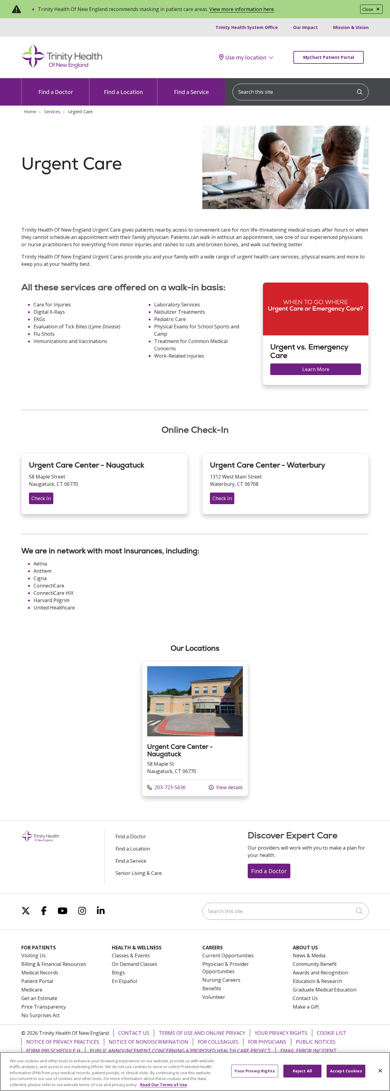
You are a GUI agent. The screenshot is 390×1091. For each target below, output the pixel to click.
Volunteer (213, 997)
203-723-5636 (166, 787)
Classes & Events (131, 955)
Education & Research (317, 981)
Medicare (31, 989)
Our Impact (305, 27)
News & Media (309, 955)
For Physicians (267, 1042)
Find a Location (123, 92)
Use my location (245, 57)
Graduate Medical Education (324, 989)
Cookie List (331, 1033)
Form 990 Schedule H (53, 1050)
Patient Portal (37, 981)
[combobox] (300, 92)
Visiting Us (33, 955)
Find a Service (191, 92)
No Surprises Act (40, 1015)
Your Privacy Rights (281, 1033)
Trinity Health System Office (246, 27)
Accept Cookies (346, 1071)
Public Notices (315, 1042)
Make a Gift (306, 1006)
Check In (41, 498)
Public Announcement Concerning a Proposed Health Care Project (180, 1050)
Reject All (302, 1071)
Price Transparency (43, 1006)
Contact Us (305, 998)
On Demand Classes (134, 964)
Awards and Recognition (320, 972)
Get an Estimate (39, 998)
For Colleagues (218, 1042)
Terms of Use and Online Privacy (202, 1033)
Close (367, 9)
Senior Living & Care (138, 873)
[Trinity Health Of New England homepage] (61, 66)
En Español (124, 981)
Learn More (315, 369)
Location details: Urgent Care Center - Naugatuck (195, 728)
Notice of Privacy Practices (62, 1042)
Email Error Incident (308, 1050)
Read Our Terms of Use (163, 1084)
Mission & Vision (351, 27)
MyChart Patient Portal (328, 57)
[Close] (380, 1071)
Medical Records (39, 972)
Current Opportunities (228, 955)
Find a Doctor (55, 92)
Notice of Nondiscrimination (148, 1042)
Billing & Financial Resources (53, 964)
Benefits (211, 988)
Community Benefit (315, 964)
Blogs (118, 972)
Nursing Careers (221, 980)
